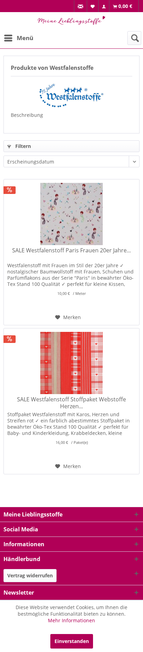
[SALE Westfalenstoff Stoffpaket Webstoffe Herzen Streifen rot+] (71, 363)
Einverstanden (71, 641)
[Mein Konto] (104, 6)
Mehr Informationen (71, 620)
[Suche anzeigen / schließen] (134, 38)
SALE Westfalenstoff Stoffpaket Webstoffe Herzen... (71, 403)
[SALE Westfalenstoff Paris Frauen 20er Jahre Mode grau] (71, 214)
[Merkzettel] (93, 6)
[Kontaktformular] (80, 6)
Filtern (22, 146)
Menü (25, 38)
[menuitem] (80, 6)
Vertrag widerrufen (30, 575)
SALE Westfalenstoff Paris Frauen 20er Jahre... (71, 250)
